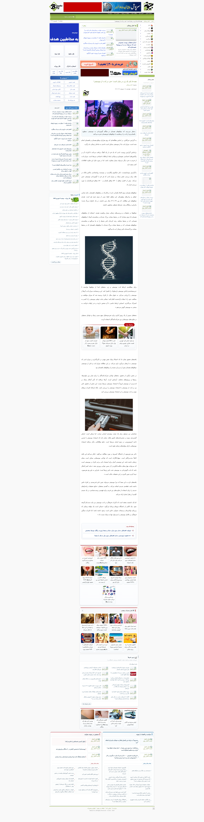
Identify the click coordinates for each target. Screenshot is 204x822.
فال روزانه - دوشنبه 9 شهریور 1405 (61, 198)
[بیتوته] (56, 11)
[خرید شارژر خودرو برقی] (124, 72)
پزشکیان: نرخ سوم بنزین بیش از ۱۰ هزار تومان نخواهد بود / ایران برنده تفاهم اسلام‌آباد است (122, 749)
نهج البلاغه (58, 96)
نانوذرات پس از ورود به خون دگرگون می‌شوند (96, 54)
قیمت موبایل (72, 93)
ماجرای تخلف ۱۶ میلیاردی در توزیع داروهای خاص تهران (94, 39)
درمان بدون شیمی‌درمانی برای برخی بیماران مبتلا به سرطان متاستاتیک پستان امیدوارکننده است (61, 175)
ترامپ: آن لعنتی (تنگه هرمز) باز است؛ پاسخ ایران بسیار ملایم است (141, 794)
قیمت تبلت (72, 96)
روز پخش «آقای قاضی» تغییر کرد (90, 774)
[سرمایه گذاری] (109, 64)
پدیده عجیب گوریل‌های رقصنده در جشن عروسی (64, 774)
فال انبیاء (57, 54)
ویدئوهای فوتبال (56, 85)
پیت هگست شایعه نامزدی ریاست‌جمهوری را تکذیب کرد (140, 800)
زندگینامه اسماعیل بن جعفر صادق (70, 210)
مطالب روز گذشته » (55, 262)
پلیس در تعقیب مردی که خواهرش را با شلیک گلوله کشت (120, 673)
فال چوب (67, 72)
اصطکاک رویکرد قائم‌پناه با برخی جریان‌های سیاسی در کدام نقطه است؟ (115, 800)
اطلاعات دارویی (56, 82)
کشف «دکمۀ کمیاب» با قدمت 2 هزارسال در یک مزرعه (88, 779)
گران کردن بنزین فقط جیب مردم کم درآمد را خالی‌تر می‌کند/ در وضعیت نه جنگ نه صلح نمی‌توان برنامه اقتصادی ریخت (116, 794)
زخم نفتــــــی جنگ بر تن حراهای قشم (141, 770)
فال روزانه (57, 66)
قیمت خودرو (72, 82)
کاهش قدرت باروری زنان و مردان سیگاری (94, 43)
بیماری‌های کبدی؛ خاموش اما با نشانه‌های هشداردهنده (146, 121)
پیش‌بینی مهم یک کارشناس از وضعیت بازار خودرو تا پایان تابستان (120, 668)
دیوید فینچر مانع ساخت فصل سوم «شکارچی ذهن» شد (65, 768)
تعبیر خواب (53, 72)
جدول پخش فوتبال (56, 93)
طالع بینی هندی (74, 72)
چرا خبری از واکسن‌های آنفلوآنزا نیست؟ (62, 165)
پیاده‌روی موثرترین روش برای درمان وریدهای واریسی (66, 242)
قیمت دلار (72, 89)
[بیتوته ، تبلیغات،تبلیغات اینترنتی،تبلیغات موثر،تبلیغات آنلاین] (83, 7)
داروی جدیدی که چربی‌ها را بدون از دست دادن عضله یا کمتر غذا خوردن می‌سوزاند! (146, 94)
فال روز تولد (61, 72)
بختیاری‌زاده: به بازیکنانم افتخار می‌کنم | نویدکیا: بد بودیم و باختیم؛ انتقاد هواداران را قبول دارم (119, 679)
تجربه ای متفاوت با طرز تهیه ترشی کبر (69, 203)
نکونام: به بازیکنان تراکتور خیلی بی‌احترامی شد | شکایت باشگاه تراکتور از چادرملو (63, 790)
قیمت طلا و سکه (71, 85)
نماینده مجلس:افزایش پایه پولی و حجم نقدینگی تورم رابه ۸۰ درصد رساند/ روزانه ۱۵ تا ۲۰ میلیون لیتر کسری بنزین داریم (116, 786)
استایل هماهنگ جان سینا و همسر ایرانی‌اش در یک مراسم (70, 757)
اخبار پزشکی (147, 21)
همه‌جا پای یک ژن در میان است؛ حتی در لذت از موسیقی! (115, 81)
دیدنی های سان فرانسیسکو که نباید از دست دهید (67, 238)
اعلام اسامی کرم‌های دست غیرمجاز (146, 133)
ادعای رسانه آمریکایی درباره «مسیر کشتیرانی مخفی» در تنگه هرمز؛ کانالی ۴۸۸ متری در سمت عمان (115, 779)
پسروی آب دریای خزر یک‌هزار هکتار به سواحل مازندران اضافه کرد (122, 741)
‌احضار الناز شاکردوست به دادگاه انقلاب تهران (91, 679)
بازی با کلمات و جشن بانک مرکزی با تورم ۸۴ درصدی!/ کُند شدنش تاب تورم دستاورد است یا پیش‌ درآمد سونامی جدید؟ (140, 779)
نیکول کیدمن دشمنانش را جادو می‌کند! (75, 741)
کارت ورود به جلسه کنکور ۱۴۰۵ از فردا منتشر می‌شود (91, 686)
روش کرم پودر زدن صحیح (72, 235)
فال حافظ (71, 54)
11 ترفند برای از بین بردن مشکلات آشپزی (68, 232)
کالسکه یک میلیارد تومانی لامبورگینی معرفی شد (65, 779)
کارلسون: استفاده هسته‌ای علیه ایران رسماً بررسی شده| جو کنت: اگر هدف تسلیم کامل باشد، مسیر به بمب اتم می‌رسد (117, 770)
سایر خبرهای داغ (87, 703)
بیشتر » (84, 25)
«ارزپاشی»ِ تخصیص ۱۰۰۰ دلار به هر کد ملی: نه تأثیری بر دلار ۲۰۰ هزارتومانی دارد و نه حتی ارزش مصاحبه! (122, 757)
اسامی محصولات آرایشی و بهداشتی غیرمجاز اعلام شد (92, 668)
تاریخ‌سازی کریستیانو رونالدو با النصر (89, 785)
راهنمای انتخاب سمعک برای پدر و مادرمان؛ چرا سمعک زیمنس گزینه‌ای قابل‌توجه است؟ (94, 49)
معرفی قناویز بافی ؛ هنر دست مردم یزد (69, 206)
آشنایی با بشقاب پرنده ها (72, 229)
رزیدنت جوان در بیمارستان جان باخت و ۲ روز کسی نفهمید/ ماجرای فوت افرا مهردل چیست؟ (98, 32)
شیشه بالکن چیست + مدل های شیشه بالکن (68, 219)
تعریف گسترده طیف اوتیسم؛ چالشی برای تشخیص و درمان (61, 181)
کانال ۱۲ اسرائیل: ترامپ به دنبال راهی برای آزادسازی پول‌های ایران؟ (120, 697)
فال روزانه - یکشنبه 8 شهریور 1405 (69, 253)
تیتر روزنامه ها (71, 100)
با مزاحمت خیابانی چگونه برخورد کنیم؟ (69, 226)
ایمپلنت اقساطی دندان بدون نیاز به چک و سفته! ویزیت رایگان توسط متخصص (108, 530)
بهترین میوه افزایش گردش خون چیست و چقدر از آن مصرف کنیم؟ (146, 108)
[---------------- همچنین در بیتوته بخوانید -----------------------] (91, 734)
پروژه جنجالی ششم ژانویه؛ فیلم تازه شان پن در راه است (120, 692)
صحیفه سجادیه (56, 100)
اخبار (152, 21)
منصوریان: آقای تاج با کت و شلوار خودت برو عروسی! (88, 790)
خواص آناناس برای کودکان (72, 222)
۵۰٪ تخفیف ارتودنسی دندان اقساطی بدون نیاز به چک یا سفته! (112, 535)
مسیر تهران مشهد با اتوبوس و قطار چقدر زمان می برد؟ (92, 697)
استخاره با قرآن (71, 66)
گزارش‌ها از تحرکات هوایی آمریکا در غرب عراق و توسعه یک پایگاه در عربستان (120, 686)
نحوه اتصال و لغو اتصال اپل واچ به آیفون (69, 216)
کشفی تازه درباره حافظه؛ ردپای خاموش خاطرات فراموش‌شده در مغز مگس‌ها (67, 257)
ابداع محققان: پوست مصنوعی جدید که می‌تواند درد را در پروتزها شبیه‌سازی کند (126, 45)
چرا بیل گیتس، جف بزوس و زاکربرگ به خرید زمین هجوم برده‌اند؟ (65, 249)
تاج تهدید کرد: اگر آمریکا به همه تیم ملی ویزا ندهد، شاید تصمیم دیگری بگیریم (91, 673)
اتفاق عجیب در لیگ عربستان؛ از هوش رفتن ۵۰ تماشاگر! (64, 785)
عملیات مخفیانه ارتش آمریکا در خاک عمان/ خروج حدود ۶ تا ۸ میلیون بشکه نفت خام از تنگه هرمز (140, 786)
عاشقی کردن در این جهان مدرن (70, 245)
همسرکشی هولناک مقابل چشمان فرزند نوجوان (91, 692)
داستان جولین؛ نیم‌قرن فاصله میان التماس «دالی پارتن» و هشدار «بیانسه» (88, 768)
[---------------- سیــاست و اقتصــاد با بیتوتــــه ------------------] (143, 734)
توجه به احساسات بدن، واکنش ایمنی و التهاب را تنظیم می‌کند (62, 170)
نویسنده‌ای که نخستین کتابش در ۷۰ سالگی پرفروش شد (70, 749)
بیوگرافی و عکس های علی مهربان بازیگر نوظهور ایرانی (65, 213)
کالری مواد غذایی (56, 89)
